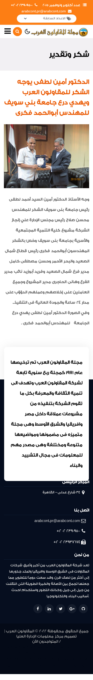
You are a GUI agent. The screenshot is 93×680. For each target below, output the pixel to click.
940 (68, 647)
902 (58, 666)
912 (21, 666)
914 (8, 666)
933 (40, 653)
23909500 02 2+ (22, 5)
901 (65, 666)
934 (32, 653)
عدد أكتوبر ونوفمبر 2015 (61, 5)
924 (23, 659)
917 (72, 659)
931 (55, 653)
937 (8, 653)
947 (17, 647)
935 (24, 653)
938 (83, 647)
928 (77, 653)
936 (16, 653)
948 (9, 647)
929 (69, 653)
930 (62, 653)
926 (8, 659)
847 (76, 666)
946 (24, 647)
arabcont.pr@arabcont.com (43, 11)
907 (39, 666)
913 (15, 666)
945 (32, 647)
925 (15, 659)
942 (55, 647)
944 (40, 647)
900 (70, 666)
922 (38, 659)
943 (47, 647)
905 (52, 666)
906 (45, 666)
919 (58, 659)
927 (84, 653)
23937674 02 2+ (66, 542)
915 (85, 659)
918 (65, 659)
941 (62, 647)
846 (84, 666)
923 (31, 659)
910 (33, 666)
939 (75, 647)
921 (45, 659)
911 (27, 666)
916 (78, 659)
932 (48, 653)
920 (52, 659)
